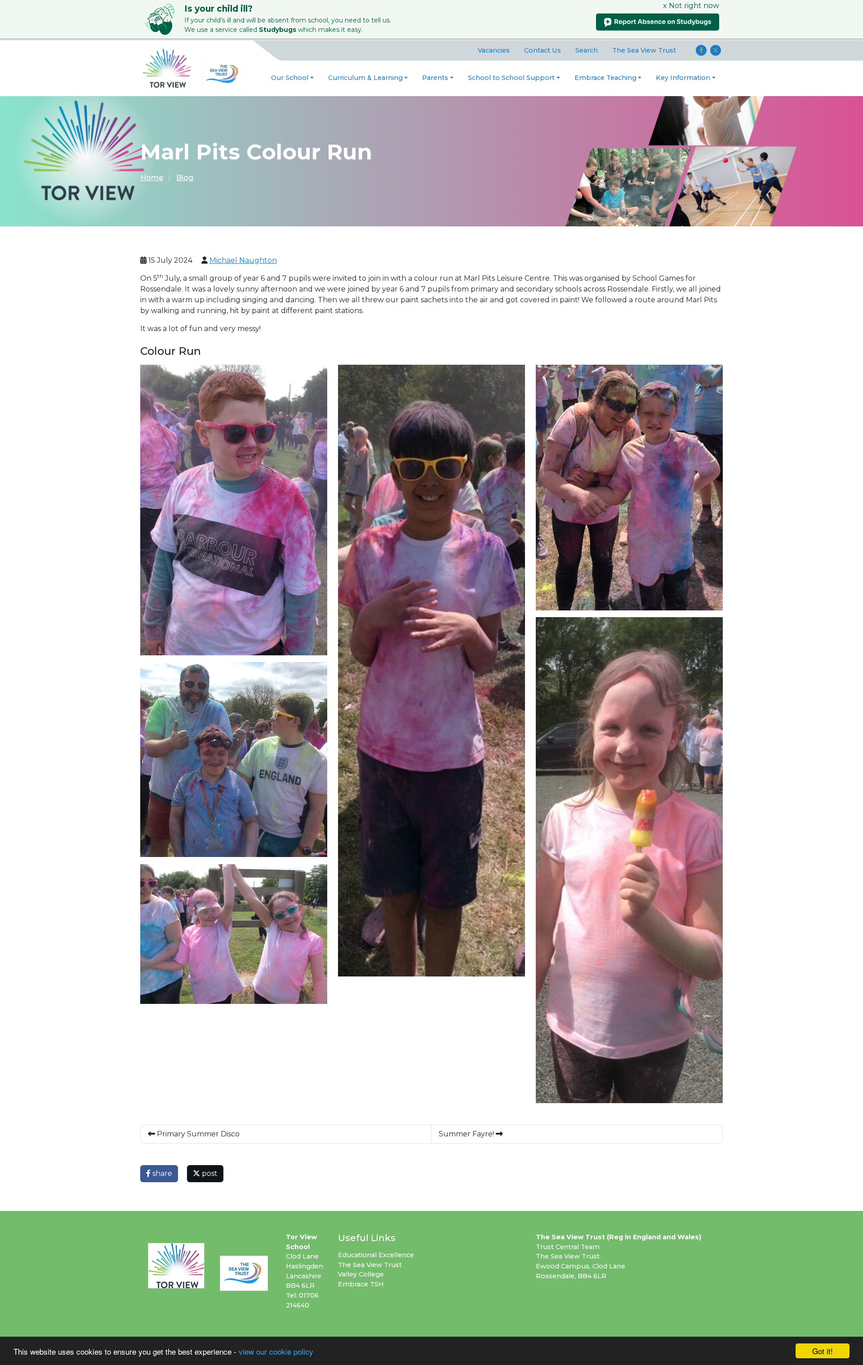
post (209, 1173)
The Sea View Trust (644, 50)
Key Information (683, 78)
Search (586, 50)
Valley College (361, 1274)
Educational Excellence (376, 1255)
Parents (435, 78)
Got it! (822, 1350)
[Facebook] (701, 50)
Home (151, 177)
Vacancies (494, 50)
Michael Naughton (243, 260)
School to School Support (511, 78)
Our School (289, 78)
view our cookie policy (276, 1351)
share (161, 1173)
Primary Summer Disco (197, 1134)
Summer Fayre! (467, 1134)
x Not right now (691, 5)
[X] (715, 50)
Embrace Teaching (605, 78)
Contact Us (542, 50)
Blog (184, 177)
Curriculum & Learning (365, 78)
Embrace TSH (361, 1284)
